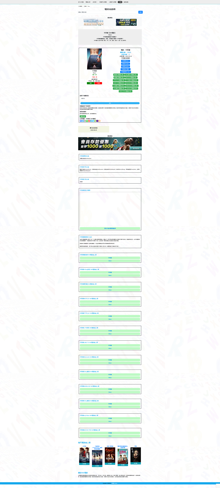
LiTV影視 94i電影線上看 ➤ (132, 80)
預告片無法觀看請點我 (110, 221)
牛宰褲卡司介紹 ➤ (125, 63)
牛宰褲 (120, 2)
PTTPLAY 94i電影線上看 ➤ (119, 80)
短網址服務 (126, 2)
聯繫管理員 (83, 116)
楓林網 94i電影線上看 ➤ (119, 74)
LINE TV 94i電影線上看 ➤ (119, 82)
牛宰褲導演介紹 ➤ (125, 60)
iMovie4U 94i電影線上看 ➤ (131, 82)
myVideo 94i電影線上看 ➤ (131, 88)
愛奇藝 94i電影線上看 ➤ (119, 77)
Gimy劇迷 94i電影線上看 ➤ (118, 85)
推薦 (91, 83)
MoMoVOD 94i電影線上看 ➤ (132, 85)
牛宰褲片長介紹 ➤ (125, 66)
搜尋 (140, 12)
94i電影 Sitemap (114, 476)
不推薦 (98, 83)
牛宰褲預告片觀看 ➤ (125, 69)
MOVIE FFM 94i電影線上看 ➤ (126, 91)
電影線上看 (88, 2)
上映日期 (94, 2)
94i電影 (82, 2)
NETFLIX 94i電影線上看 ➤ (131, 77)
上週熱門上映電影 (112, 2)
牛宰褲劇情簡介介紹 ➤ (125, 71)
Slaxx (110, 253)
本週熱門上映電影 (103, 2)
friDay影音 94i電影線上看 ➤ (131, 74)
